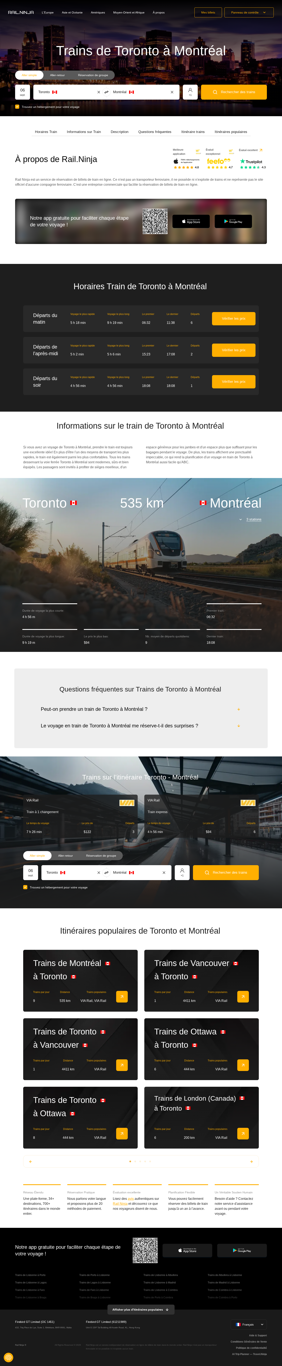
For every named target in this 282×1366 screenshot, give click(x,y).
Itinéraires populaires (231, 132)
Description (119, 132)
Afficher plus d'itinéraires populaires (137, 1309)
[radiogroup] (65, 75)
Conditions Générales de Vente (249, 1341)
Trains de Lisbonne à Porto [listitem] (30, 1275)
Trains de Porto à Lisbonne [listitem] (94, 1275)
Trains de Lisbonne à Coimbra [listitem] (160, 1290)
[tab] (46, 132)
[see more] (122, 997)
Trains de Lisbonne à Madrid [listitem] (159, 1282)
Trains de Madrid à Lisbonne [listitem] (224, 1282)
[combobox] (61, 92)
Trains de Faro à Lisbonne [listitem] (94, 1290)
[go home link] (21, 12)
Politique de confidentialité (251, 1347)
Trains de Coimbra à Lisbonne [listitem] (225, 1290)
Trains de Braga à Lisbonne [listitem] (95, 1297)
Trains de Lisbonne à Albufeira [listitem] (160, 1275)
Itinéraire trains (193, 132)
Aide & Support (258, 1335)
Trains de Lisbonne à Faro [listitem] (30, 1290)
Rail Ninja (120, 1203)
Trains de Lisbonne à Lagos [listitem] (31, 1282)
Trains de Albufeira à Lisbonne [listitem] (225, 1275)
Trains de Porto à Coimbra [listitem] (158, 1297)
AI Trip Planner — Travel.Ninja (249, 1354)
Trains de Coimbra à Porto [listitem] (222, 1297)
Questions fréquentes (154, 132)
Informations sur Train (84, 132)
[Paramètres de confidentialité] (8, 1357)
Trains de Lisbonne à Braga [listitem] (30, 1297)
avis (131, 1198)
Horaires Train (46, 132)
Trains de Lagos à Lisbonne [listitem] (95, 1282)
